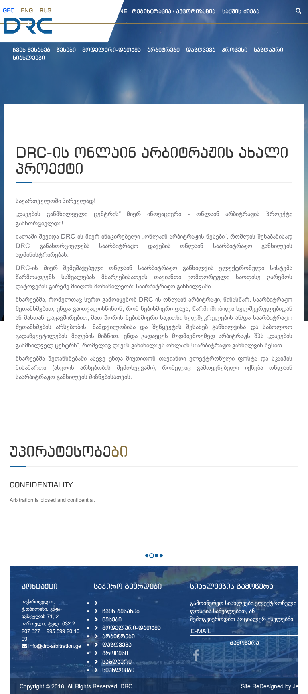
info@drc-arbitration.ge (54, 646)
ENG (27, 10)
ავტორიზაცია (195, 11)
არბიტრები (163, 49)
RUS (45, 10)
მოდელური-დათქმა (111, 49)
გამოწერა (244, 642)
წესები (66, 49)
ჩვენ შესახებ (31, 49)
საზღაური (268, 49)
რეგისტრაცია (151, 11)
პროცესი (234, 49)
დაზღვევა (200, 49)
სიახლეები (29, 57)
